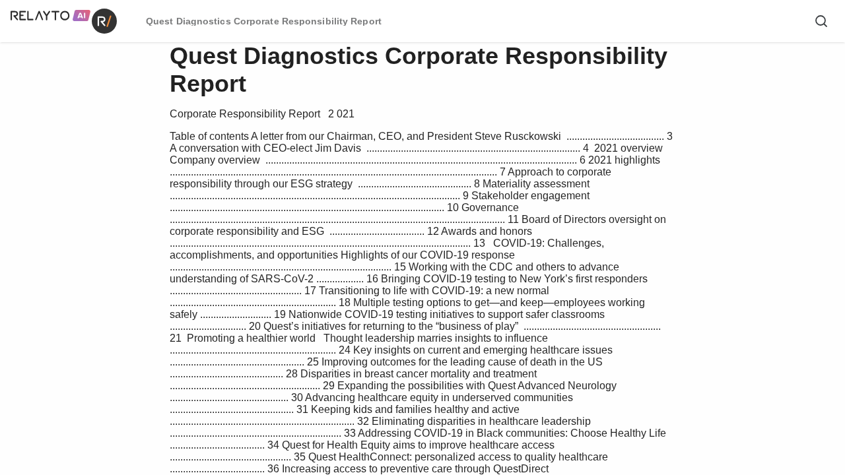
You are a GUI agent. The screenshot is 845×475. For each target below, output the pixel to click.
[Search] (821, 21)
